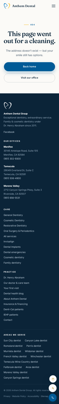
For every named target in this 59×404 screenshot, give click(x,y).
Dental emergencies (15, 252)
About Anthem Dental (15, 298)
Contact (8, 319)
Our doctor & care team (16, 282)
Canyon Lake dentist (36, 340)
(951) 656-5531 (12, 197)
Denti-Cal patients (13, 309)
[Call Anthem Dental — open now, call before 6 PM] (53, 398)
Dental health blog (13, 293)
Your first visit (11, 288)
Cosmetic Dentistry (14, 220)
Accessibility (33, 396)
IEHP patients (11, 314)
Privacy (7, 396)
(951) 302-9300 (12, 158)
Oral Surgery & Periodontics (19, 231)
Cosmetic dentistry (14, 257)
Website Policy (19, 396)
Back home (29, 66)
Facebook (9, 131)
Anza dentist (32, 367)
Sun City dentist (12, 340)
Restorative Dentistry (15, 225)
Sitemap (44, 396)
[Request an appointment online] (53, 379)
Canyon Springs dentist (16, 377)
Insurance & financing (16, 304)
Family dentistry (12, 262)
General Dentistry (13, 215)
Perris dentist (33, 345)
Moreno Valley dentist (15, 372)
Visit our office (29, 77)
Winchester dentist (41, 356)
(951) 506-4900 (12, 178)
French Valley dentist (15, 356)
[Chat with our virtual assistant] (53, 388)
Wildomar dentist (34, 351)
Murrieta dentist (12, 351)
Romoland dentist (13, 345)
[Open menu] (53, 6)
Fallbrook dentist (13, 367)
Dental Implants (12, 246)
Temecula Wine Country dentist (21, 361)
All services (10, 236)
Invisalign (9, 241)
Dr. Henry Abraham (14, 277)
